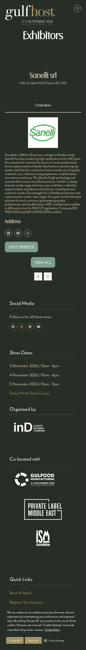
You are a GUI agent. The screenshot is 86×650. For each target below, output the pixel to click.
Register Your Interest (26, 602)
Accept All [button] (15, 640)
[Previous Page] (38, 276)
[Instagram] (21, 327)
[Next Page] (48, 276)
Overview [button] (43, 105)
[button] (54, 640)
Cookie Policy (52, 629)
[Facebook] (13, 327)
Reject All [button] (33, 640)
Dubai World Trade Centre (29, 393)
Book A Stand (20, 592)
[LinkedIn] (30, 327)
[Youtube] (38, 327)
